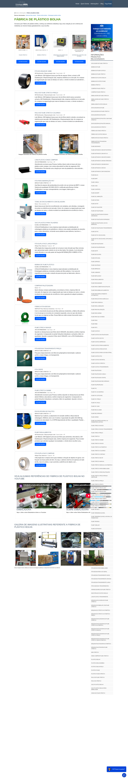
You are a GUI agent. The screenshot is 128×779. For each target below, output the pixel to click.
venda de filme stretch (98, 693)
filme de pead (95, 200)
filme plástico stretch (98, 363)
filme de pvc (94, 231)
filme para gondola (97, 302)
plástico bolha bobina (97, 663)
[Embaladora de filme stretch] (25, 540)
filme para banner (96, 283)
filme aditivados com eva (98, 168)
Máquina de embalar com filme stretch (100, 606)
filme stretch (95, 436)
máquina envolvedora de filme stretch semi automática (100, 639)
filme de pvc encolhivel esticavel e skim (101, 239)
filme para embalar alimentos (100, 290)
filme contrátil (95, 189)
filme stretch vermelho (98, 505)
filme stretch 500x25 (97, 443)
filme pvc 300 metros (97, 392)
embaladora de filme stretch (100, 95)
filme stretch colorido (98, 450)
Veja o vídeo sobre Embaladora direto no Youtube (31, 512)
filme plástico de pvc (97, 338)
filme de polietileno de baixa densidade (99, 215)
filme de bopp (95, 193)
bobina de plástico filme (98, 81)
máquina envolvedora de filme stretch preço (100, 634)
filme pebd (94, 324)
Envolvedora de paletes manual (100, 123)
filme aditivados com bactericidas (101, 160)
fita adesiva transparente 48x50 (100, 575)
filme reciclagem (96, 410)
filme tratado (95, 521)
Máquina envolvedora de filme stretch (100, 619)
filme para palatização (97, 309)
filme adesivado (95, 146)
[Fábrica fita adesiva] (24, 323)
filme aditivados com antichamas (100, 157)
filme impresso (95, 268)
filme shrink (95, 417)
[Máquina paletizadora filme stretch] (71, 558)
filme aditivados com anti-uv (99, 153)
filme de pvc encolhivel (98, 235)
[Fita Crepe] (24, 386)
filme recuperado (96, 413)
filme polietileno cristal (98, 377)
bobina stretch (95, 85)
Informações (94, 3)
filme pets (94, 327)
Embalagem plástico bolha (54, 15)
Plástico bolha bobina (42, 15)
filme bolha (94, 175)
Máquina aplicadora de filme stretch (99, 601)
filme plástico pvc (96, 356)
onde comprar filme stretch (99, 656)
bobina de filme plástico (98, 70)
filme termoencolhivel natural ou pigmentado (101, 517)
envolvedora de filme (97, 107)
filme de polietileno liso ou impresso (99, 223)
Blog (102, 3)
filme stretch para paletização (100, 472)
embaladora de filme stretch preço (100, 100)
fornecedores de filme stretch (100, 589)
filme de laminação (96, 196)
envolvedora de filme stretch (100, 111)
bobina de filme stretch (98, 74)
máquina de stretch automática (100, 610)
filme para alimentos (97, 279)
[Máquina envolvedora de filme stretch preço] (93, 558)
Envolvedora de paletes (98, 115)
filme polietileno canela (98, 374)
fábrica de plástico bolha (99, 134)
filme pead (94, 320)
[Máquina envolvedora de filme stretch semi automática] (48, 540)
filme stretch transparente (99, 502)
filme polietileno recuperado (100, 381)
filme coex (94, 185)
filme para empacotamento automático (99, 294)
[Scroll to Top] (122, 773)
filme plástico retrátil (98, 359)
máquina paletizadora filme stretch (99, 648)
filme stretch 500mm (97, 440)
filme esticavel (95, 258)
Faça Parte (108, 3)
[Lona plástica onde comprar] (24, 176)
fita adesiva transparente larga (100, 582)
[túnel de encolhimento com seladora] (24, 218)
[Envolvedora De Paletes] (24, 428)
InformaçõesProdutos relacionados (97, 57)
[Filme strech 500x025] (24, 344)
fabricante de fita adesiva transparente (98, 142)
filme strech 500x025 (97, 425)
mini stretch (95, 652)
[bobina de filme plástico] (24, 281)
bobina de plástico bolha (98, 77)
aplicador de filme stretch (99, 63)
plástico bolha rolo (97, 666)
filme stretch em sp (97, 457)
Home (77, 4)
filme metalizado (96, 276)
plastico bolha (95, 659)
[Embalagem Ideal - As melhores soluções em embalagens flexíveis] (22, 4)
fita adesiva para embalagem (99, 568)
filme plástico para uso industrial (101, 352)
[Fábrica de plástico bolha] (33, 143)
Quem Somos (85, 3)
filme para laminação (97, 306)
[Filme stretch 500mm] (24, 407)
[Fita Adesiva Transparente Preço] (24, 365)
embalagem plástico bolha (99, 104)
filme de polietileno (97, 211)
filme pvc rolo (95, 402)
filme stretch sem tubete (98, 498)
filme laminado (95, 272)
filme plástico (95, 331)
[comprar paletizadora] (24, 302)
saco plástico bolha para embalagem (98, 689)
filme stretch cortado (98, 454)
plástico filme (95, 670)
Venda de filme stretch (31, 15)
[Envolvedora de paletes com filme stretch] (93, 540)
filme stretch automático (99, 447)
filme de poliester (96, 207)
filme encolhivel (96, 254)
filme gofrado (95, 261)
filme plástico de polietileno (99, 334)
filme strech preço (97, 432)
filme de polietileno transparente (101, 228)
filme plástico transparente (99, 367)
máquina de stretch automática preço (100, 614)
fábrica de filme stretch (98, 130)
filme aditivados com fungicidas (100, 171)
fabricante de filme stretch (99, 137)
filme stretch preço (97, 480)
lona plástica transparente (99, 596)
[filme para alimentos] (24, 449)
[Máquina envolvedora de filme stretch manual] (25, 558)
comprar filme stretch (98, 88)
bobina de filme (95, 67)
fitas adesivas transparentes (100, 586)
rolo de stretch (96, 681)
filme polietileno (96, 370)
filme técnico (95, 509)
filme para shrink (96, 313)
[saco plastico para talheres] (24, 239)
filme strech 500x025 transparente (101, 429)
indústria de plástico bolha (99, 593)
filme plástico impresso (98, 341)
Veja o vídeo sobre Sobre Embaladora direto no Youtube (83, 512)
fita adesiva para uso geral (99, 571)
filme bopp (94, 178)
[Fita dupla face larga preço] (24, 260)
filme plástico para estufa (99, 349)
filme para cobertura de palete (100, 286)
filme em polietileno (97, 243)
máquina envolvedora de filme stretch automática (100, 624)
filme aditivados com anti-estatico (101, 150)
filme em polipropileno (98, 247)
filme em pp (94, 251)
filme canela (95, 182)
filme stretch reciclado (98, 488)
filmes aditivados (96, 528)
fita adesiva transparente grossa (101, 578)
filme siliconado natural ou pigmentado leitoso (99, 421)
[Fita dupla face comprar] (24, 470)
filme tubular (95, 525)
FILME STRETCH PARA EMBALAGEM (100, 468)
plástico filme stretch (98, 673)
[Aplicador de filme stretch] (71, 540)
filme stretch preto (97, 484)
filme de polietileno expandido (100, 219)
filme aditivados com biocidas (100, 164)
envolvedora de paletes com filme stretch (101, 119)
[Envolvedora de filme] (48, 558)
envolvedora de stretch (98, 127)
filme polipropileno (97, 384)
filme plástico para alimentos (100, 345)
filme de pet (94, 203)
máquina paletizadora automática (101, 643)
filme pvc (94, 388)
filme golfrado (95, 265)
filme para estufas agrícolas (99, 298)
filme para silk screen (97, 316)
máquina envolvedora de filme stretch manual (100, 629)
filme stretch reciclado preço (100, 495)
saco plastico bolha (97, 684)
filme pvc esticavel (97, 395)
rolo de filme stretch (97, 677)
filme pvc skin (95, 406)
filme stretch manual (97, 461)
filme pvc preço (96, 399)
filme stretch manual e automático (101, 465)
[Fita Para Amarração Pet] (24, 197)
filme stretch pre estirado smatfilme (99, 476)
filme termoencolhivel (98, 513)
